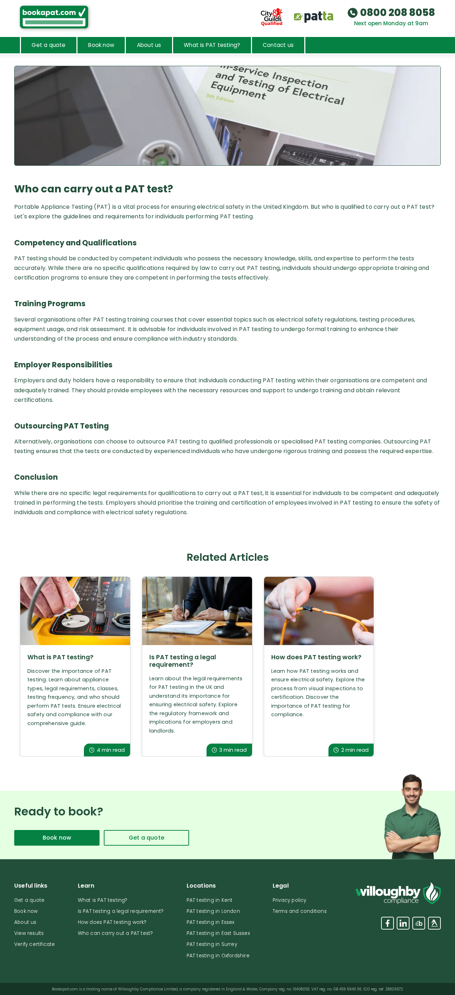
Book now (101, 45)
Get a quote (48, 45)
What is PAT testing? (212, 45)
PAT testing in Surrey (212, 944)
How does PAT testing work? (112, 922)
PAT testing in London (213, 911)
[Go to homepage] (54, 17)
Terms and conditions (300, 911)
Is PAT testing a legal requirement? (121, 911)
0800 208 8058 (397, 13)
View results (29, 933)
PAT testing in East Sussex (218, 933)
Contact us (278, 45)
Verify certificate (34, 944)
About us (149, 45)
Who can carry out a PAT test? (115, 933)
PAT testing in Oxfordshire (218, 955)
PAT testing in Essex (211, 922)
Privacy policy (289, 900)
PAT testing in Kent (210, 900)
